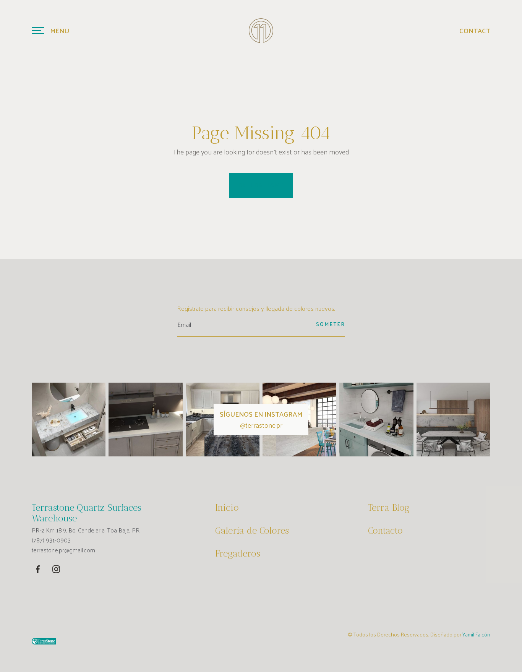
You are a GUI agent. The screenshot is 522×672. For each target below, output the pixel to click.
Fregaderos (237, 553)
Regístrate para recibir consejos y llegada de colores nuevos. (256, 308)
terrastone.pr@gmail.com (63, 550)
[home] (261, 30)
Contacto (385, 530)
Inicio (227, 507)
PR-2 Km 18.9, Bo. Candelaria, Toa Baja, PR (86, 530)
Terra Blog (389, 507)
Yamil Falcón (476, 634)
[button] (50, 30)
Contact (474, 31)
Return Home (261, 185)
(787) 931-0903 (51, 540)
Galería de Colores (252, 530)
